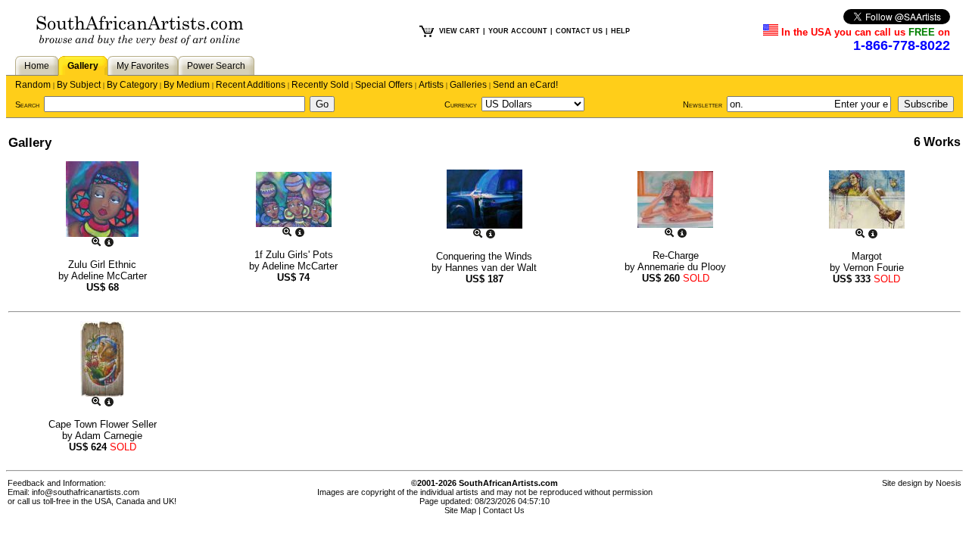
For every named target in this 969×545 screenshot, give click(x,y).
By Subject (79, 84)
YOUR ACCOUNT (517, 31)
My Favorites (143, 66)
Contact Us (504, 510)
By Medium (187, 84)
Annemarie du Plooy (681, 266)
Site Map (460, 510)
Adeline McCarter (109, 276)
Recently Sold (320, 84)
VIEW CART (459, 31)
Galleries (468, 84)
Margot (867, 256)
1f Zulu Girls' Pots (293, 254)
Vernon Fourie (873, 267)
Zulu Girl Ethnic (102, 264)
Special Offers (384, 84)
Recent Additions (250, 84)
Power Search (216, 66)
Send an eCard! (525, 84)
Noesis (948, 482)
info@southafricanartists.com (85, 492)
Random (33, 84)
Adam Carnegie (108, 435)
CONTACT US (579, 31)
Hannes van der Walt (491, 267)
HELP (620, 31)
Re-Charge (676, 255)
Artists (431, 84)
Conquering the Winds (484, 256)
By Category (132, 84)
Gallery (82, 66)
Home (36, 66)
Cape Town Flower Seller (102, 424)
